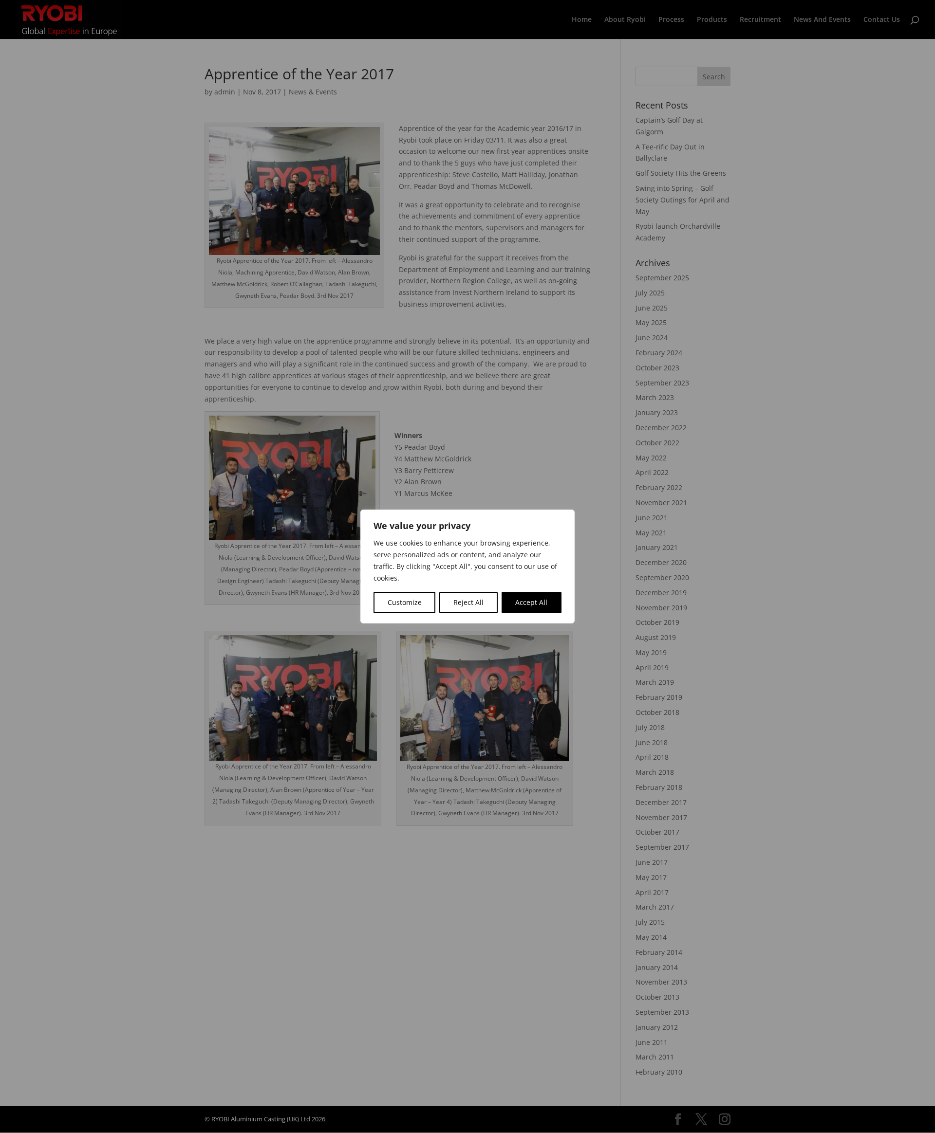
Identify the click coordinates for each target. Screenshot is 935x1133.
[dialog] (467, 566)
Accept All (531, 602)
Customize (405, 602)
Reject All (468, 602)
